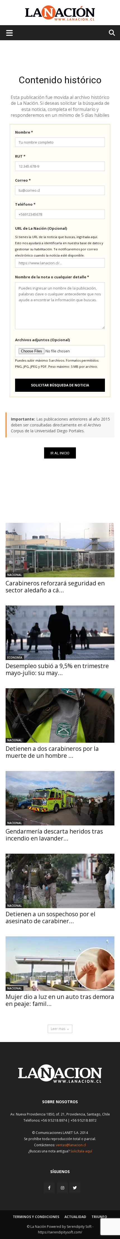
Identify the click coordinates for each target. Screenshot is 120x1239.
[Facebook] (50, 1187)
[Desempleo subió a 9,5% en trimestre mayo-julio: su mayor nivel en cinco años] (60, 633)
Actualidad (75, 1216)
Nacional (14, 575)
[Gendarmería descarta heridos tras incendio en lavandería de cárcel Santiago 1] (60, 798)
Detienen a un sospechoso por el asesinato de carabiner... (50, 917)
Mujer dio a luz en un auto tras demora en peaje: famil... (60, 1000)
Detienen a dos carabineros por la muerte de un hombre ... (52, 752)
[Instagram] (62, 1187)
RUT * (20, 156)
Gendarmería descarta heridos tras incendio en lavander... (54, 834)
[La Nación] (60, 13)
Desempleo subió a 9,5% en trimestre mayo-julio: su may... (57, 669)
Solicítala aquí (81, 1151)
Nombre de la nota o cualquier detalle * (52, 276)
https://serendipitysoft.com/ (60, 1232)
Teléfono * (25, 204)
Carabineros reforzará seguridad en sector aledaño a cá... (55, 586)
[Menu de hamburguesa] (9, 32)
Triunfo (99, 1216)
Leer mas (58, 1028)
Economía (14, 657)
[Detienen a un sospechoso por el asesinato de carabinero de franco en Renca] (60, 881)
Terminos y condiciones (36, 1216)
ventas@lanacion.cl (71, 1145)
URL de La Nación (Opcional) (41, 228)
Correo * (23, 180)
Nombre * (24, 132)
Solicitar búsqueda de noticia (60, 385)
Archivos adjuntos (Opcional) (42, 339)
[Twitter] (74, 1187)
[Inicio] (60, 1081)
